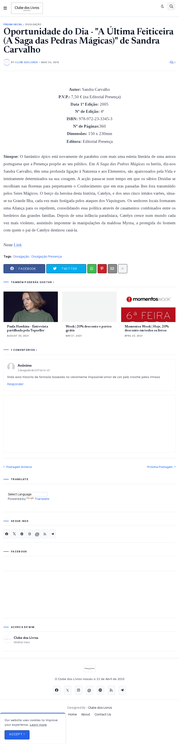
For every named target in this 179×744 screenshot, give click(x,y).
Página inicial (12, 24)
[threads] (37, 533)
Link (18, 245)
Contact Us (103, 714)
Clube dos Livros (26, 637)
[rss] (45, 533)
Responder (15, 384)
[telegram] (52, 533)
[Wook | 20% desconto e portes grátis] (89, 307)
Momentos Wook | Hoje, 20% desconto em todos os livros (147, 328)
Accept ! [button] (17, 734)
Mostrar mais (22, 642)
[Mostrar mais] (122, 268)
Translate (41, 498)
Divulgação (33, 24)
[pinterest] (22, 533)
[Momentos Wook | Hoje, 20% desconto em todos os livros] (148, 307)
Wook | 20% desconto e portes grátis (89, 328)
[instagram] (29, 533)
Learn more (38, 725)
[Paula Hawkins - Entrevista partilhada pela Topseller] (30, 307)
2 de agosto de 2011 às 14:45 (34, 370)
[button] (5, 8)
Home (72, 714)
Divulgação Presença (46, 256)
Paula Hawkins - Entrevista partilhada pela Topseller (27, 328)
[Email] (112, 268)
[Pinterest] (102, 268)
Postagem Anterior (19, 467)
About (85, 714)
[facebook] (6, 533)
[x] (14, 533)
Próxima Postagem (160, 467)
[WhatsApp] (91, 268)
